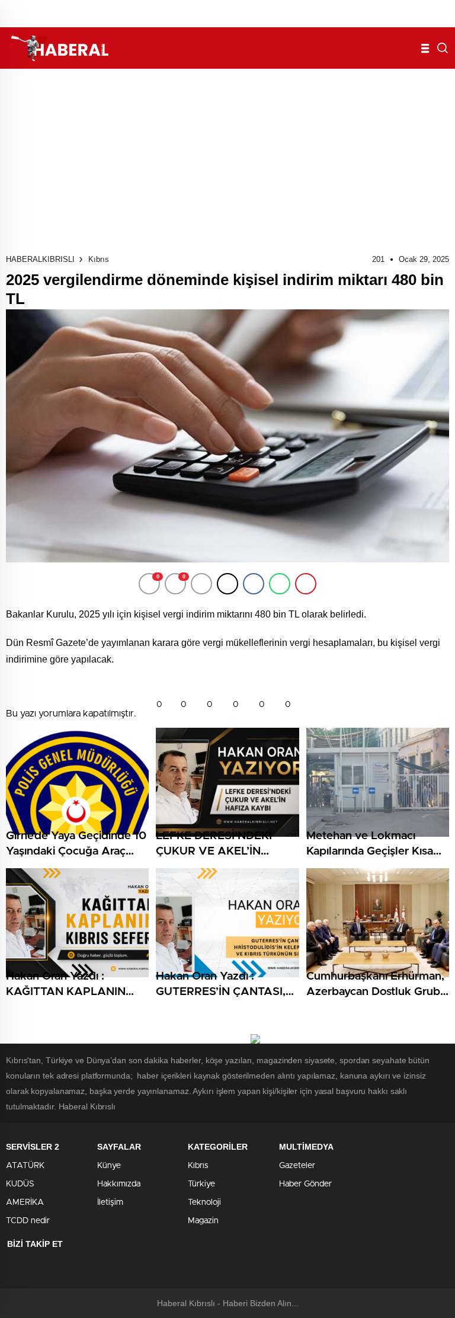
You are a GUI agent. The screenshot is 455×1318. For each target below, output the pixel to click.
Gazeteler (297, 1166)
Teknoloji (204, 1202)
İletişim (110, 1202)
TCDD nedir (28, 1221)
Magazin (203, 1221)
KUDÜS (20, 1184)
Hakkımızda (118, 1184)
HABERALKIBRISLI (40, 259)
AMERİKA (25, 1202)
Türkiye (201, 1184)
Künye (109, 1166)
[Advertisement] (227, 158)
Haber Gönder (305, 1184)
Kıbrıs (98, 259)
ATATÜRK (25, 1166)
